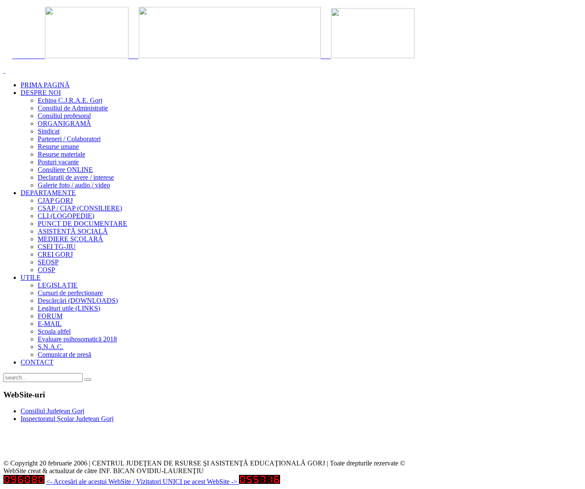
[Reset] (87, 379)
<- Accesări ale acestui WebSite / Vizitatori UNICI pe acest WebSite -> (141, 481)
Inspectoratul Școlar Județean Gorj (67, 418)
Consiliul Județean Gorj (52, 411)
